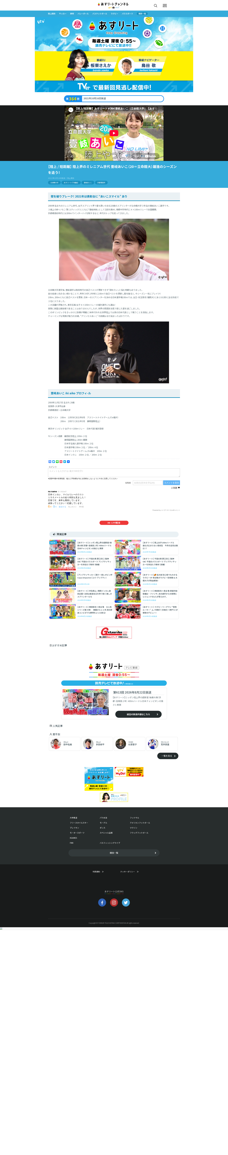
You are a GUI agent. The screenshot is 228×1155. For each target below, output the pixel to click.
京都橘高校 (101, 182)
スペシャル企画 (106, 832)
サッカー (62, 13)
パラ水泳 (103, 817)
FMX (71, 843)
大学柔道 (73, 817)
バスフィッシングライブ (110, 843)
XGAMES (73, 838)
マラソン (133, 827)
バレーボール (83, 13)
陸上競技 (51, 13)
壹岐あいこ (88, 182)
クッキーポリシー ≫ (129, 872)
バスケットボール (99, 13)
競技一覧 (142, 13)
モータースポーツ (77, 832)
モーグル (103, 822)
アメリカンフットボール (140, 822)
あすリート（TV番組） (71, 182)
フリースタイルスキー (79, 822)
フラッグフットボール (139, 832)
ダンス (102, 827)
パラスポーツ (127, 13)
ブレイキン (74, 827)
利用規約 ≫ (101, 871)
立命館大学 (54, 182)
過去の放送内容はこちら (138, 714)
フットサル (134, 817)
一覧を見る (167, 755)
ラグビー (114, 13)
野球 (72, 13)
